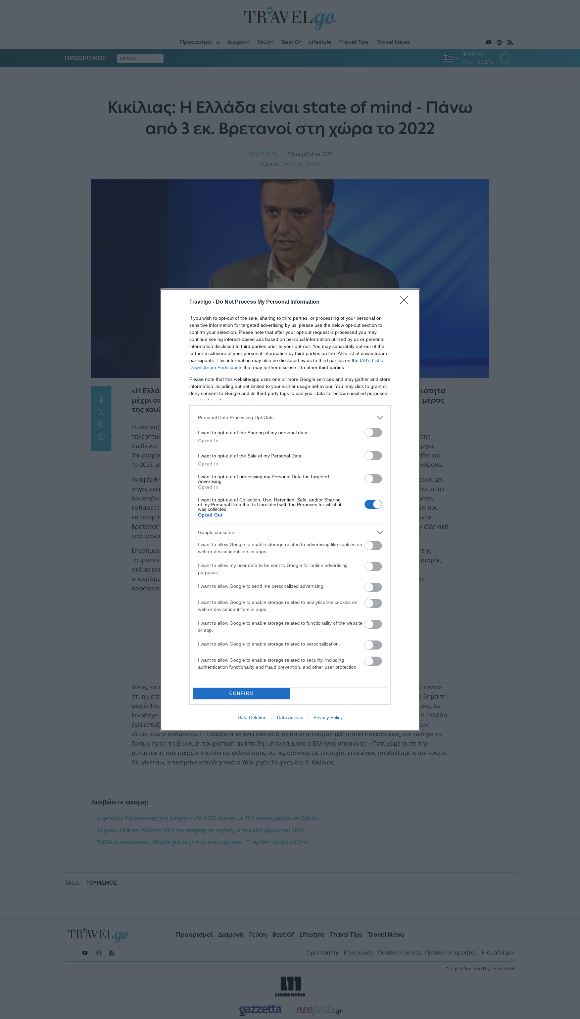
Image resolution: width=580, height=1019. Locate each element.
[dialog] (290, 509)
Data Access (290, 717)
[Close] (406, 302)
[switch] (373, 432)
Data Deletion (252, 717)
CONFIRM (241, 693)
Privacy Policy (328, 717)
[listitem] (290, 417)
